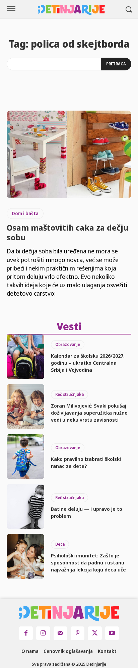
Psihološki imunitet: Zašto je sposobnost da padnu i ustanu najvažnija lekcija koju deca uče (88, 562)
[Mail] (60, 633)
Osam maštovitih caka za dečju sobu (68, 232)
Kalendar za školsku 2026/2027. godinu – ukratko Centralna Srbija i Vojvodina (88, 362)
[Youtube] (112, 633)
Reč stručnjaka (69, 394)
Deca (60, 544)
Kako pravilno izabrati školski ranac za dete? (86, 462)
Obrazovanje (67, 344)
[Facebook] (26, 633)
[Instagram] (43, 633)
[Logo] (71, 10)
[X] (94, 633)
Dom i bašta (25, 213)
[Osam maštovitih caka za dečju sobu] (69, 154)
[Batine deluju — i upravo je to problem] (25, 506)
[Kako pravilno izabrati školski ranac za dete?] (25, 456)
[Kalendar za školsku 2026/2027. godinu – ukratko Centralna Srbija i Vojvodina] (25, 357)
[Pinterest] (77, 633)
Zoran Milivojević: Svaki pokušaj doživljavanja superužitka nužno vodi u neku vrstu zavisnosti (89, 412)
